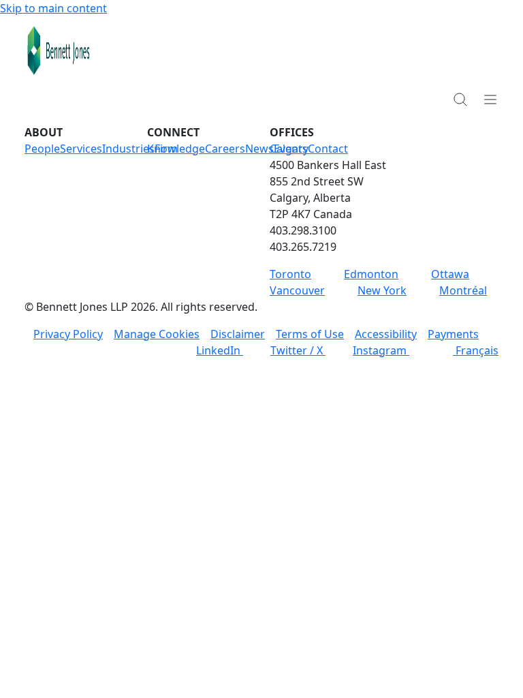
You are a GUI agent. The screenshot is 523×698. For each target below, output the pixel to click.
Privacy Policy (68, 334)
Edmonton (371, 274)
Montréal (463, 290)
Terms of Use (310, 334)
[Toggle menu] (490, 99)
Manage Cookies (157, 334)
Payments (453, 334)
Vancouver (297, 290)
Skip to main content (53, 8)
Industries (128, 148)
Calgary (289, 148)
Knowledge (176, 148)
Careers (225, 148)
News (259, 148)
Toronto (290, 274)
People (42, 148)
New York (382, 290)
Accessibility (386, 334)
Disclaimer (237, 334)
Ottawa (450, 274)
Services (81, 148)
